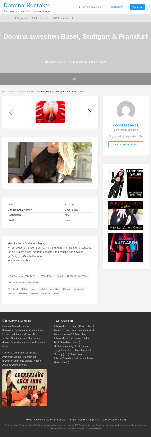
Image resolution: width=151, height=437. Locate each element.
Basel (15, 289)
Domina (66, 289)
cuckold (42, 289)
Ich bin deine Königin (65, 326)
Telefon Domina (40, 18)
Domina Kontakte (27, 5)
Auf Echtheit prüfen (88, 419)
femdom (23, 294)
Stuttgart (46, 294)
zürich (56, 294)
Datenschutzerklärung (113, 419)
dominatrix (79, 289)
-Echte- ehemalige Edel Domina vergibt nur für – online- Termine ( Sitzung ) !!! (72, 350)
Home (7, 18)
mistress (34, 294)
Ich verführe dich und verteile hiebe (73, 358)
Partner (72, 419)
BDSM (24, 289)
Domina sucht (57, 61)
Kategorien (21, 18)
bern (33, 289)
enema (12, 294)
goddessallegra (126, 125)
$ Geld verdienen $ (63, 18)
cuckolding (55, 289)
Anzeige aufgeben (91, 7)
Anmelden (137, 7)
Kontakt (61, 419)
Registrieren (117, 7)
